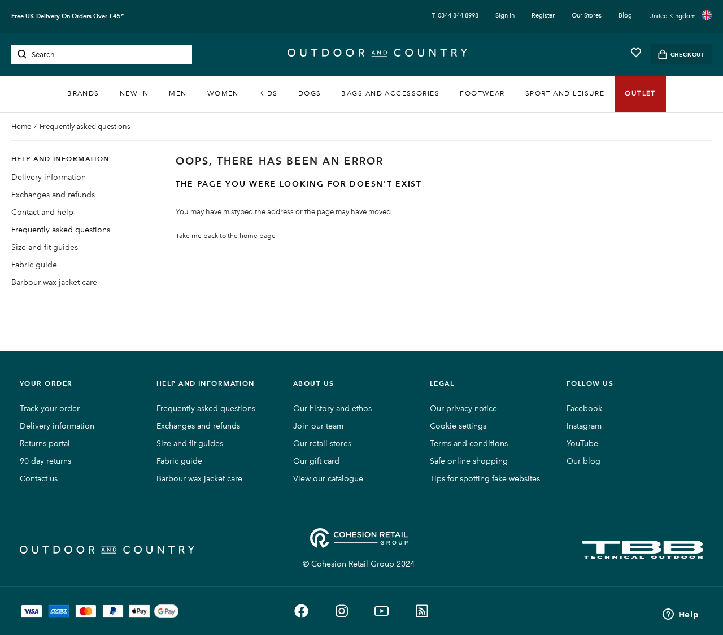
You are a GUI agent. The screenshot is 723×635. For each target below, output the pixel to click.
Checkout (687, 54)
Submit (22, 54)
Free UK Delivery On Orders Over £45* (67, 16)
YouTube (582, 443)
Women (223, 93)
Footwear (482, 93)
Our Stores (587, 15)
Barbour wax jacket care (54, 282)
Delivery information (48, 177)
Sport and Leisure (564, 93)
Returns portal (45, 443)
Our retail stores (322, 443)
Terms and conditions (469, 443)
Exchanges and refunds (53, 195)
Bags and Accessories (390, 93)
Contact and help (42, 212)
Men (177, 93)
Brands (83, 93)
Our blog (583, 461)
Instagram (584, 426)
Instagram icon (341, 611)
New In (134, 93)
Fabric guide (34, 265)
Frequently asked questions (85, 126)
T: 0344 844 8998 (455, 15)
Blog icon (422, 611)
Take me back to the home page (226, 236)
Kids (268, 93)
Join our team (318, 426)
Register (543, 15)
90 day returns (45, 461)
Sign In (505, 15)
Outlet (640, 93)
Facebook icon (301, 611)
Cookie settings (458, 426)
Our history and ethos (332, 408)
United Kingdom (672, 16)
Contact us (39, 478)
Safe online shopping (469, 461)
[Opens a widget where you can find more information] (681, 615)
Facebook (584, 408)
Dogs (309, 93)
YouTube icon (381, 611)
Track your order (50, 408)
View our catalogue (328, 478)
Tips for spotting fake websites (485, 478)
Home (21, 126)
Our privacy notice (463, 408)
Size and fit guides (44, 247)
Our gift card (316, 461)
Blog (625, 15)
